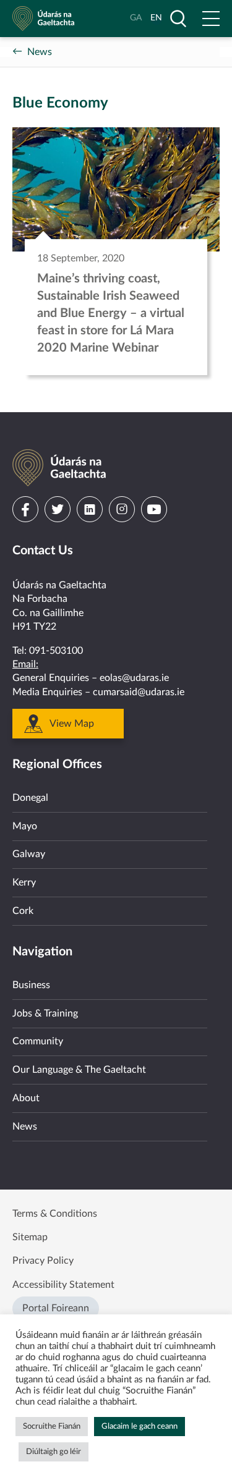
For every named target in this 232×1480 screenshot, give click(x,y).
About (26, 1098)
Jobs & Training (45, 1013)
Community (37, 1041)
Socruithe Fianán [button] (51, 1427)
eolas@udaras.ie (134, 678)
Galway (28, 854)
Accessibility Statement (63, 1285)
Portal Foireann (55, 1308)
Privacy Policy (43, 1261)
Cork (22, 911)
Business (31, 985)
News (39, 52)
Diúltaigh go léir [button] (53, 1452)
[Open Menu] (211, 18)
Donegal (30, 798)
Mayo (24, 826)
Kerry (24, 882)
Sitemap (30, 1237)
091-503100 (56, 651)
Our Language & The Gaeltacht (79, 1070)
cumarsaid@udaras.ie (138, 692)
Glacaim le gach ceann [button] (139, 1427)
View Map (71, 724)
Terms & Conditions (54, 1214)
